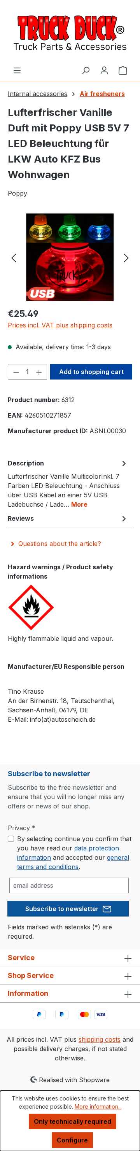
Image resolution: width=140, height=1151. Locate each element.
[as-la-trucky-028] (70, 257)
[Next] (126, 257)
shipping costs (100, 1039)
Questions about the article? (59, 544)
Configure (72, 1140)
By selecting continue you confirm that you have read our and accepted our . (74, 853)
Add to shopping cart (91, 372)
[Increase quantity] (39, 372)
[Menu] (17, 70)
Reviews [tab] (21, 518)
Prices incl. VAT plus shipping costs (60, 325)
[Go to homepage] (70, 32)
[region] (70, 257)
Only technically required (72, 1121)
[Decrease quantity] (16, 372)
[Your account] (104, 70)
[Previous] (13, 257)
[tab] (68, 483)
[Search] (85, 70)
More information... (98, 1106)
